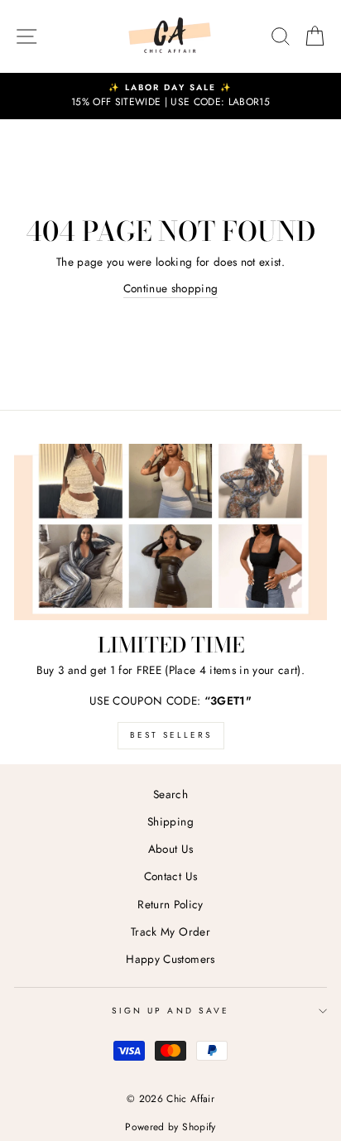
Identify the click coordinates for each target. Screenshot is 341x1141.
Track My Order (170, 931)
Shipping (170, 821)
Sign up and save (170, 1010)
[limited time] (170, 532)
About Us (171, 848)
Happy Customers (170, 959)
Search (170, 794)
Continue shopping (171, 288)
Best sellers (171, 735)
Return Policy (170, 904)
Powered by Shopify (170, 1126)
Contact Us (170, 876)
